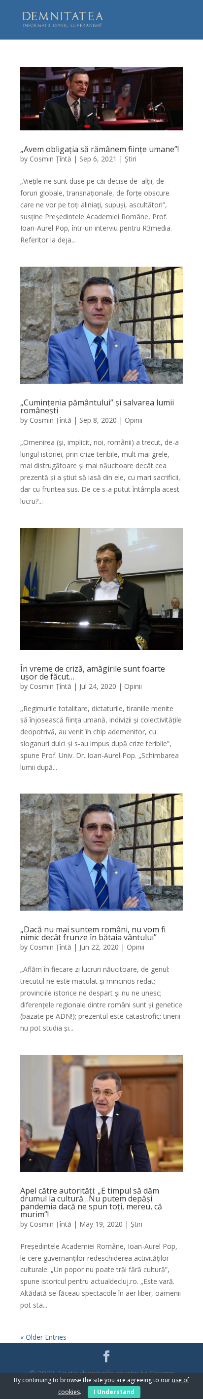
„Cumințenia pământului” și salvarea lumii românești (97, 406)
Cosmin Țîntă (50, 158)
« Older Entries (43, 1337)
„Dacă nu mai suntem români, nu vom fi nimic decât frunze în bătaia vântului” (93, 933)
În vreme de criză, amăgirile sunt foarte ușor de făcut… (92, 672)
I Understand (114, 1392)
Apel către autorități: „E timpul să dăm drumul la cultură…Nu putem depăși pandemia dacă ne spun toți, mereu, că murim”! (91, 1202)
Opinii (133, 420)
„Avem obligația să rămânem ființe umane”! (99, 149)
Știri (130, 158)
